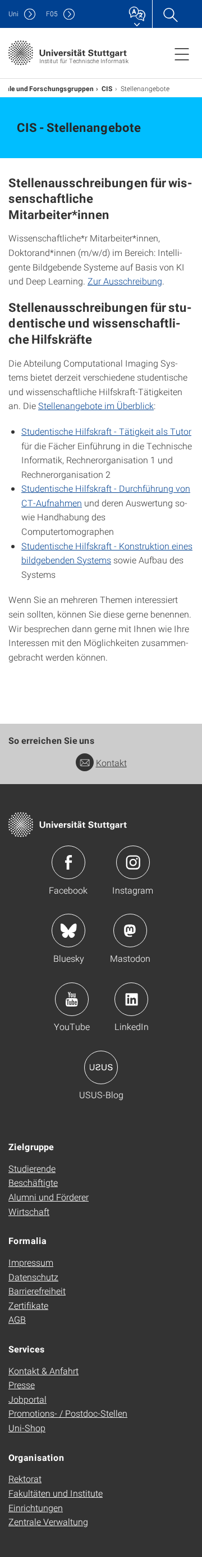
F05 (52, 14)
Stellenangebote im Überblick (96, 405)
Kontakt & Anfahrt (43, 1370)
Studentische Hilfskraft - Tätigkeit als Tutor (106, 431)
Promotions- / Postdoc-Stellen (67, 1413)
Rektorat (25, 1478)
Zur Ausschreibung (125, 281)
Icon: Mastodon (130, 930)
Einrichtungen (35, 1507)
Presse (21, 1384)
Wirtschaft (28, 1211)
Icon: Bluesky (68, 930)
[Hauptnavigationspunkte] (182, 53)
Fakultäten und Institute (55, 1493)
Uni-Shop (26, 1427)
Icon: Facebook (68, 862)
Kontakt (111, 762)
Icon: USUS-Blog (101, 1067)
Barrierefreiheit (37, 1291)
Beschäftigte (33, 1182)
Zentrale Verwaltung (48, 1521)
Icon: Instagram (133, 862)
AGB (17, 1319)
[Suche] (170, 14)
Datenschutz (33, 1277)
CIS (107, 88)
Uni (13, 14)
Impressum (30, 1262)
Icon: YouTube (72, 999)
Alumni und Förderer (48, 1197)
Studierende (32, 1168)
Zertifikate (28, 1305)
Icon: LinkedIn (131, 999)
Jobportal (27, 1399)
